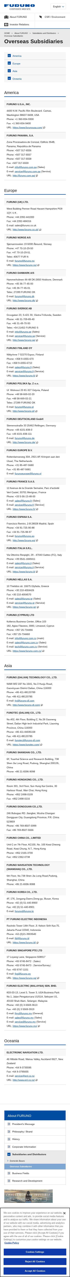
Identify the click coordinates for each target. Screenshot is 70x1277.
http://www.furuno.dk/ (24, 300)
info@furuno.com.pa (26, 167)
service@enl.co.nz (24, 1076)
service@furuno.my (25, 1021)
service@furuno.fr (24, 504)
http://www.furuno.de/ (24, 442)
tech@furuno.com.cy (26, 646)
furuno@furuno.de (24, 438)
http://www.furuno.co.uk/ (26, 229)
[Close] (64, 1213)
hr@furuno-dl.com (24, 700)
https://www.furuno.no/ (25, 265)
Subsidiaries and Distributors (44, 33)
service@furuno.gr (25, 603)
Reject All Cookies (35, 1261)
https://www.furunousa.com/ (27, 127)
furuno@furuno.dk (24, 296)
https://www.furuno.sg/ (25, 978)
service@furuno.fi (24, 371)
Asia (15, 71)
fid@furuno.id (22, 938)
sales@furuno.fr (23, 500)
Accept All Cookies (35, 1271)
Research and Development (27, 1180)
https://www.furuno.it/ (24, 571)
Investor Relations (19, 24)
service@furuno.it (24, 567)
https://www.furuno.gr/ (24, 607)
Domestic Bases (17, 1161)
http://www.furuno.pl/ (24, 411)
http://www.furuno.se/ (24, 340)
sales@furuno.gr (24, 598)
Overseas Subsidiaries (21, 1166)
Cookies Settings (35, 1252)
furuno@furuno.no (24, 260)
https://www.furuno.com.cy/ (27, 651)
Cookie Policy (11, 1243)
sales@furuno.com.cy (26, 642)
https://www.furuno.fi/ (24, 375)
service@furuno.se (25, 336)
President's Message (23, 1124)
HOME (7, 33)
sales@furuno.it (23, 563)
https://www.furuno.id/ (24, 942)
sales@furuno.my (24, 1017)
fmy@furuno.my (23, 1013)
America (17, 56)
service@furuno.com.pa (27, 171)
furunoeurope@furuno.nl (28, 473)
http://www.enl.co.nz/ (24, 1080)
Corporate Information (24, 1146)
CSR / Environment (55, 17)
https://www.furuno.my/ (25, 1026)
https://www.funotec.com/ (26, 744)
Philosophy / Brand (22, 1131)
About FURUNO (18, 17)
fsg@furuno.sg (23, 973)
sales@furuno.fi (23, 367)
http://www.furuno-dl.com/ (26, 705)
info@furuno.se (23, 331)
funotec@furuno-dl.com (27, 740)
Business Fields (20, 1173)
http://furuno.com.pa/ (24, 175)
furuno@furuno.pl (24, 407)
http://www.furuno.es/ (24, 540)
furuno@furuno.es (24, 536)
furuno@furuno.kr (24, 911)
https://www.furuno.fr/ (24, 509)
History (16, 1139)
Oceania (17, 78)
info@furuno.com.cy (25, 638)
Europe (16, 63)
